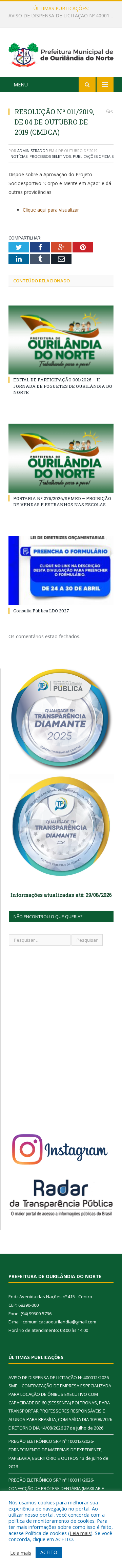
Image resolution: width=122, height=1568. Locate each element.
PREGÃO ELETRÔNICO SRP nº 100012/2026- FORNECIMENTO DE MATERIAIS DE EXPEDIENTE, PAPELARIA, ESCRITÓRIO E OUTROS (62, 16)
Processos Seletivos (50, 156)
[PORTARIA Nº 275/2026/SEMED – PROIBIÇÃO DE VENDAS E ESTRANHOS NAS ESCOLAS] (61, 458)
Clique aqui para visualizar (51, 210)
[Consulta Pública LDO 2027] (61, 570)
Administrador (32, 150)
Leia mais (80, 1533)
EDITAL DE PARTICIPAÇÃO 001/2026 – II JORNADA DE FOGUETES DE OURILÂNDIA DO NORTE (62, 386)
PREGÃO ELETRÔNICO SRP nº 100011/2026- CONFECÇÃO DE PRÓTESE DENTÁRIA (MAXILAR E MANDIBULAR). (56, 1488)
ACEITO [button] (48, 1552)
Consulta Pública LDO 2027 (41, 611)
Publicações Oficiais (93, 156)
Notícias (19, 156)
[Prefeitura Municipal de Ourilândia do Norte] (61, 53)
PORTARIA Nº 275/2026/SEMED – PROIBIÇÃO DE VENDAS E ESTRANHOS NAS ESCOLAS (62, 501)
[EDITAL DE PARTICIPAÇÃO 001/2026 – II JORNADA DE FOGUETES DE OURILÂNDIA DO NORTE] (61, 340)
